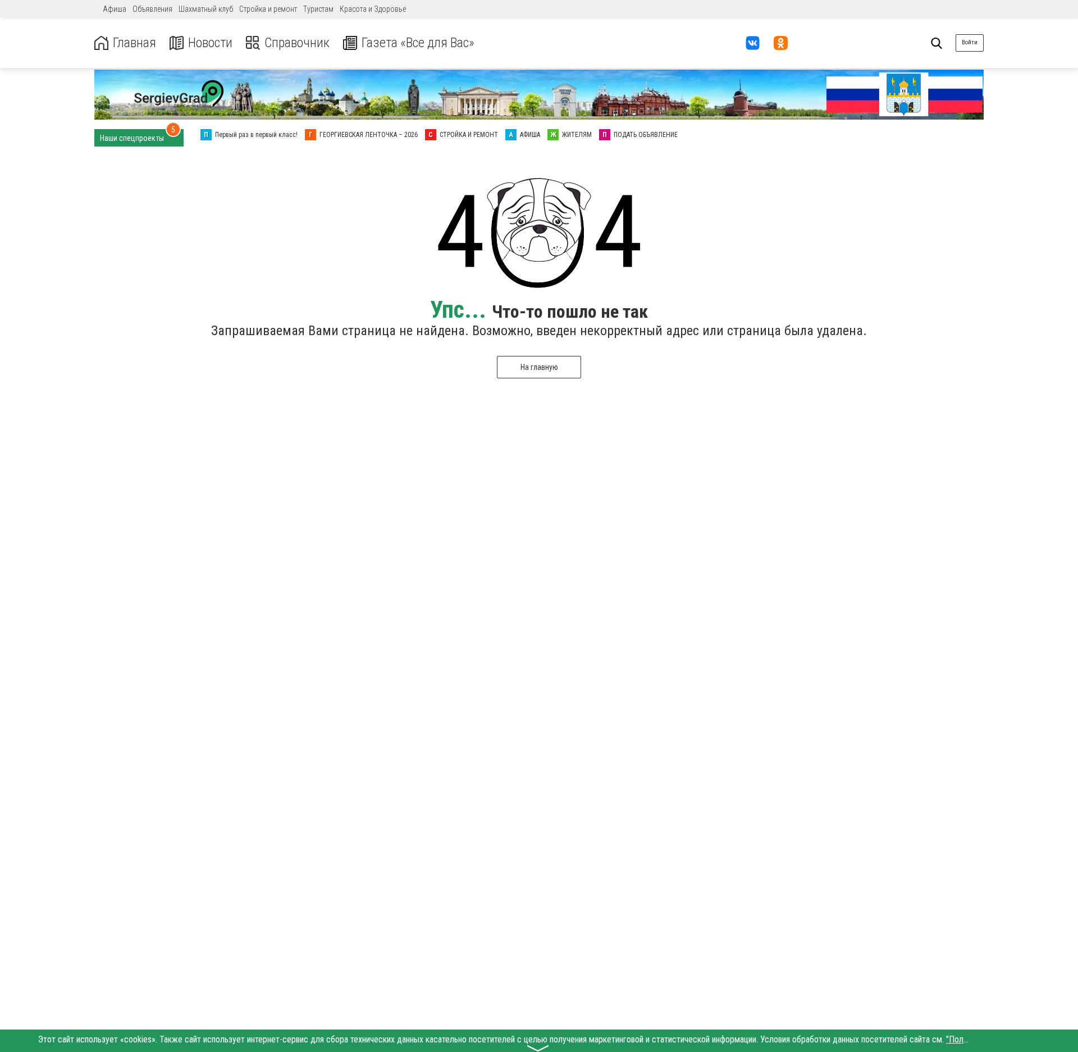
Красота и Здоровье (373, 8)
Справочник (297, 43)
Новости (210, 43)
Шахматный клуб (206, 8)
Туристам (318, 8)
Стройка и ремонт (268, 8)
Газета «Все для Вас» (418, 43)
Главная (134, 43)
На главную (539, 367)
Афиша (114, 8)
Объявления (152, 8)
